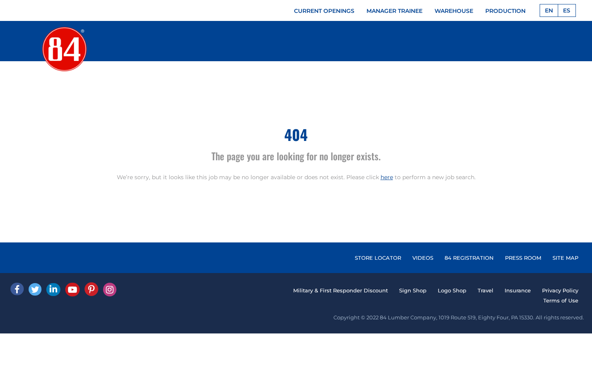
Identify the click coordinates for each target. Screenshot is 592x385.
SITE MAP (565, 258)
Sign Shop (412, 290)
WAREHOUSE (454, 10)
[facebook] (17, 289)
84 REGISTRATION (469, 258)
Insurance (518, 290)
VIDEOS (422, 258)
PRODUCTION (505, 10)
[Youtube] (72, 289)
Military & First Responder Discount (340, 290)
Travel (485, 290)
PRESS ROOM (523, 258)
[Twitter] (35, 289)
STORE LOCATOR (378, 258)
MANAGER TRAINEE (394, 10)
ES (566, 10)
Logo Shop (452, 290)
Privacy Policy (560, 290)
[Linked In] (53, 289)
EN (549, 10)
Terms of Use (560, 300)
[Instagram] (109, 289)
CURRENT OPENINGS (324, 10)
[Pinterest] (91, 289)
